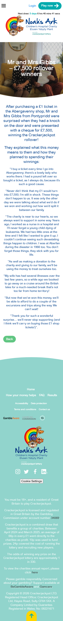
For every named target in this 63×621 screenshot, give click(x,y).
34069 (55, 518)
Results (52, 395)
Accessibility (21, 403)
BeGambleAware (22, 586)
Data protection (39, 403)
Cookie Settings (31, 481)
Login (32, 5)
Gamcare (46, 586)
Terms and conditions (25, 409)
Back (9, 339)
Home (31, 389)
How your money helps (21, 395)
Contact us (44, 409)
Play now (47, 5)
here (35, 572)
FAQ (41, 395)
